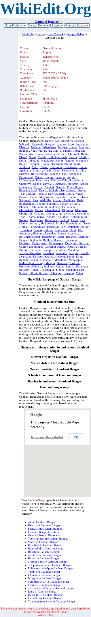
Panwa (23, 154)
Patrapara (73, 226)
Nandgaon (75, 173)
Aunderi (73, 233)
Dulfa (22, 160)
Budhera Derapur (53, 240)
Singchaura (61, 230)
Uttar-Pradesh (55, 34)
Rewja (43, 190)
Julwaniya (67, 140)
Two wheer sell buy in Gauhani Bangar (51, 588)
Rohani (35, 269)
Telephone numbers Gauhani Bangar (50, 565)
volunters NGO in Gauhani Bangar (48, 581)
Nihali (47, 170)
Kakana (69, 213)
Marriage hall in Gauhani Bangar (47, 561)
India (41, 34)
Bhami (23, 157)
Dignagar (67, 210)
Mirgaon (63, 147)
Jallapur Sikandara (30, 253)
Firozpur (84, 243)
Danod (37, 183)
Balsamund (26, 177)
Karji (24, 216)
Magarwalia (46, 197)
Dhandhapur (52, 210)
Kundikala (51, 220)
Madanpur (46, 259)
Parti (63, 226)
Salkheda (24, 144)
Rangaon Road (28, 190)
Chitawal (73, 154)
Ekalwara (60, 183)
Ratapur (24, 269)
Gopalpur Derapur (55, 246)
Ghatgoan (81, 210)
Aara (35, 200)
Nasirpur (75, 263)
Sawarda (50, 154)
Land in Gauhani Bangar (42, 591)
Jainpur (48, 250)
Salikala (53, 190)
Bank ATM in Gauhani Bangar (46, 548)
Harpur (50, 177)
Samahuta (82, 144)
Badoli (41, 203)
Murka (60, 223)
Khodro (50, 216)
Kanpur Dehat (75, 34)
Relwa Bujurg (39, 173)
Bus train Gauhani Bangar (43, 551)
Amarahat (50, 233)
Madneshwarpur (28, 223)
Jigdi (60, 213)
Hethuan (36, 147)
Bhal (61, 236)
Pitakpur (49, 266)
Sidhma (48, 230)
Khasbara (50, 256)
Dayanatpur (56, 243)
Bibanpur (71, 236)
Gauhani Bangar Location (43, 532)
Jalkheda (24, 167)
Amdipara (69, 200)
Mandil (42, 157)
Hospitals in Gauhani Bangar (45, 545)
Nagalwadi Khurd (61, 164)
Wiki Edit (28, 34)
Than (62, 193)
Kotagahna (36, 220)
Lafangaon (25, 187)
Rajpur (23, 164)
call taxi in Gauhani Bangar (44, 555)
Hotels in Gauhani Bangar (43, 558)
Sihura (60, 269)
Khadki (80, 170)
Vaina (79, 273)
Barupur (34, 164)
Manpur (50, 263)
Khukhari (63, 216)
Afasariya (24, 233)
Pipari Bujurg (75, 187)
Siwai (32, 157)
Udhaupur (56, 273)
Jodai (39, 154)
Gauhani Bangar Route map (44, 535)
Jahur (73, 147)
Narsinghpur (73, 223)
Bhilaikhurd (39, 207)
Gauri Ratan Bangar (31, 246)
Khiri (71, 144)
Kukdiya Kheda (58, 157)
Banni (59, 160)
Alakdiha (45, 200)
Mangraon (82, 160)
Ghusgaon (79, 150)
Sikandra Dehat (75, 269)
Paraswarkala (37, 226)
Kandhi (85, 253)
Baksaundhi (49, 236)
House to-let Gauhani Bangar (45, 594)
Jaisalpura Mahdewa (67, 250)
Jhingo (51, 213)
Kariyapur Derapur (32, 256)
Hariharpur (36, 250)
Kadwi (83, 167)
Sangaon (55, 173)
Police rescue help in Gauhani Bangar (50, 568)
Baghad (23, 150)
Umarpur (69, 273)
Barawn (23, 197)
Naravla (60, 187)
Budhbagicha (57, 207)
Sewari (38, 230)
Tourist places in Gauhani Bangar (48, 538)
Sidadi (31, 193)
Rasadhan (82, 266)
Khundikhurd (79, 216)
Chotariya (25, 183)
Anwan (62, 233)
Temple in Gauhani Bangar (44, 571)
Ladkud (64, 220)
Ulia (80, 230)
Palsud (44, 167)
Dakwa (39, 210)
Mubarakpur (26, 180)
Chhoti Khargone (63, 170)
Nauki (86, 223)
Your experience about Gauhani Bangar (51, 601)
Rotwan (83, 197)
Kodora (23, 220)
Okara (24, 226)
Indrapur (73, 183)
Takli (77, 164)
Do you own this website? (47, 437)
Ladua (74, 220)
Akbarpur (33, 160)
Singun (79, 140)
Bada (80, 200)
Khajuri (61, 144)
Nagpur (69, 160)
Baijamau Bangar (29, 236)
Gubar (72, 246)
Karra (31, 216)
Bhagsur (50, 144)
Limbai (37, 170)
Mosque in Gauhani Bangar (44, 578)
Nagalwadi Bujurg (41, 150)
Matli (35, 167)
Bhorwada (56, 167)
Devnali (48, 183)
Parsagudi (53, 226)
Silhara (23, 273)
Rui (57, 140)
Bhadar (74, 203)
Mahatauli (60, 259)
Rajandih (60, 197)
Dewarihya (42, 180)
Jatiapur (74, 253)
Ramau (70, 266)
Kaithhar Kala (59, 180)
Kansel (84, 183)
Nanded (49, 187)
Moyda (38, 187)
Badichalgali (27, 203)
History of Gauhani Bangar (44, 525)
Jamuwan (61, 253)
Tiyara (45, 164)
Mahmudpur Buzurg (31, 263)
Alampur (37, 233)
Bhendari (24, 207)
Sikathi (83, 157)
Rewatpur (26, 230)
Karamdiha (82, 213)
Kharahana (49, 147)
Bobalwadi (71, 167)
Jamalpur (48, 253)
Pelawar (37, 266)
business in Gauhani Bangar (44, 585)
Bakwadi (37, 144)
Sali (64, 173)
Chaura (71, 207)
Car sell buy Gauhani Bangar (45, 598)
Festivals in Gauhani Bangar (45, 528)
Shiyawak (25, 200)
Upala (70, 193)
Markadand (47, 223)
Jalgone (48, 140)
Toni (73, 230)
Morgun (84, 147)
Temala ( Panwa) (47, 193)
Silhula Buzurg (39, 273)
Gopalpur (39, 213)
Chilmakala (26, 210)
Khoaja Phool (66, 256)
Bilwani (61, 154)
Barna (33, 197)
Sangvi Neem (68, 190)
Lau (82, 220)
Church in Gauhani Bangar (44, 575)
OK (76, 437)
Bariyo (64, 203)
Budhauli (35, 240)
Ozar (31, 154)
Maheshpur (75, 259)
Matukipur (47, 160)
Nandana (62, 263)
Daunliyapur (39, 243)
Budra (84, 154)
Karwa (40, 216)
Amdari (57, 200)
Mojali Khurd (62, 150)
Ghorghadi (25, 213)
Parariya (60, 177)
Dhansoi (24, 147)
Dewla (73, 157)
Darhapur (24, 243)
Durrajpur (71, 243)
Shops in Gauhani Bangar (43, 542)
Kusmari (24, 173)
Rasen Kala (76, 180)
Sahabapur (48, 269)
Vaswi (79, 193)
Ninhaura (24, 266)
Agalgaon (25, 170)
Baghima (52, 203)
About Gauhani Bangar (42, 522)
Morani (39, 177)
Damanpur (71, 240)
